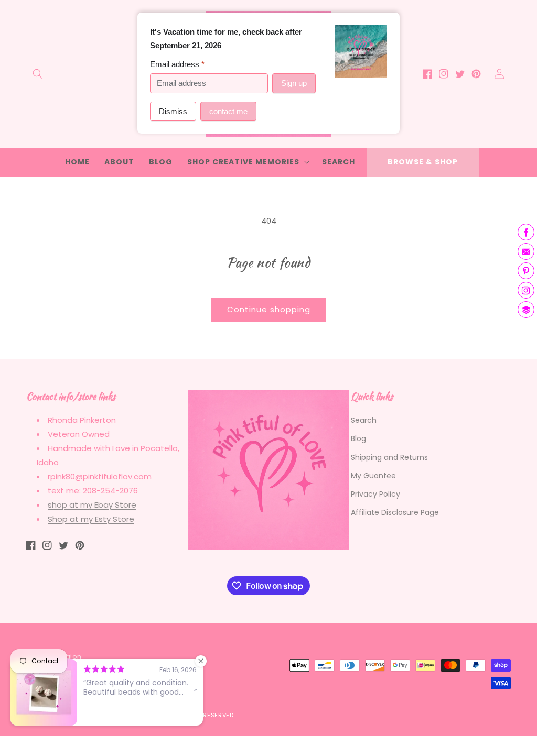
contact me (228, 111)
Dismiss (173, 111)
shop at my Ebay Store (92, 504)
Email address (177, 64)
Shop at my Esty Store (91, 518)
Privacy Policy (375, 494)
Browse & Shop (423, 162)
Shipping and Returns (389, 457)
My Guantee (373, 475)
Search (364, 420)
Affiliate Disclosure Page (395, 512)
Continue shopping (268, 309)
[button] (37, 73)
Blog (358, 438)
